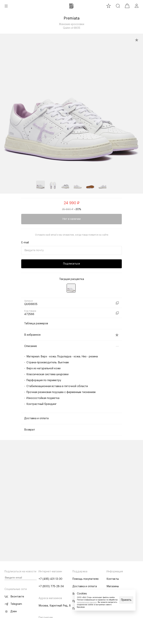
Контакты (113, 579)
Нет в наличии (71, 219)
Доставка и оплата (84, 586)
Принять (126, 600)
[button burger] (6, 6)
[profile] (136, 5)
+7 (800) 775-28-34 (51, 586)
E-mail (25, 242)
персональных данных (87, 602)
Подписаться (71, 263)
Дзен (13, 611)
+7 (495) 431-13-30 (50, 579)
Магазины (113, 586)
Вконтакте (17, 596)
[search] (118, 5)
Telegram (16, 604)
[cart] (127, 5)
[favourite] (108, 5)
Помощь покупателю (85, 579)
